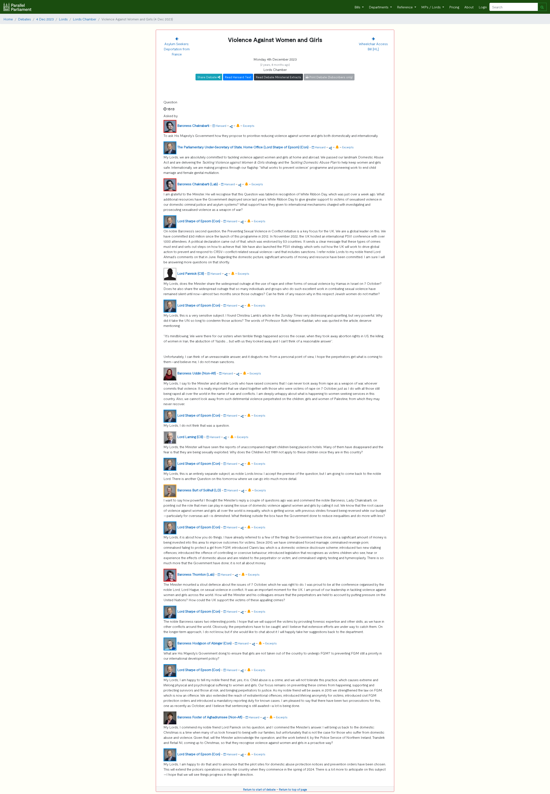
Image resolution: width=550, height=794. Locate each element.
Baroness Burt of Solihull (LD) (199, 489)
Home (8, 19)
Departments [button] (379, 7)
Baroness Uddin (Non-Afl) (196, 373)
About (469, 7)
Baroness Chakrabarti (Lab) (197, 183)
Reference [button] (405, 7)
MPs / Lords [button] (431, 7)
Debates (24, 19)
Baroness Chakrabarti (193, 125)
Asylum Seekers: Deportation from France (177, 48)
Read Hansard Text (238, 77)
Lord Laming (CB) (190, 436)
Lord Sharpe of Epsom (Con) (198, 220)
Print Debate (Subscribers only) (331, 77)
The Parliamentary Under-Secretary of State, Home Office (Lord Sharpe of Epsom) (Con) (243, 146)
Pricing (454, 7)
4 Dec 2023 (45, 19)
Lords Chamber (84, 19)
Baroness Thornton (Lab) (195, 574)
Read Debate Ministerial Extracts (278, 77)
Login (483, 7)
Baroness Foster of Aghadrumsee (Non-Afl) (209, 716)
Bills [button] (357, 7)
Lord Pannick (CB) (190, 273)
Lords (63, 19)
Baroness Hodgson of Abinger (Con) (204, 643)
